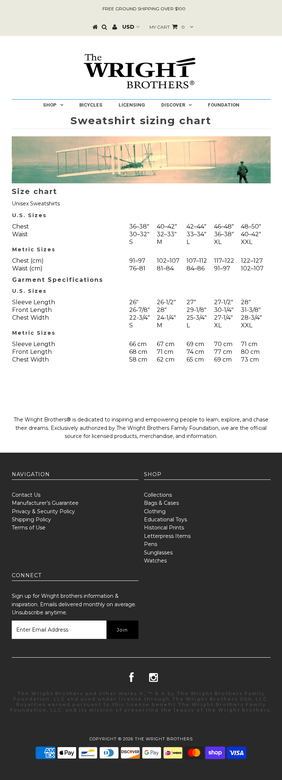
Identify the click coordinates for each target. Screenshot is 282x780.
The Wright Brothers (164, 738)
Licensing (132, 105)
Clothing (155, 511)
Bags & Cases (161, 503)
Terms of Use (29, 527)
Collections (158, 495)
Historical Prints (164, 527)
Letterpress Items (167, 536)
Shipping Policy (31, 519)
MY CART (167, 27)
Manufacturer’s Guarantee (45, 503)
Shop (50, 105)
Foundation (223, 105)
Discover (173, 105)
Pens (150, 544)
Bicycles (90, 105)
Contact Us (26, 495)
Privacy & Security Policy (43, 511)
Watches (155, 560)
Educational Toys (165, 519)
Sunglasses (158, 552)
